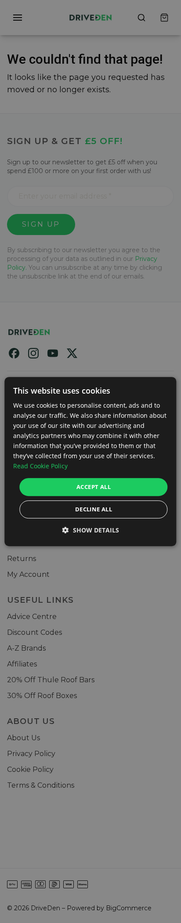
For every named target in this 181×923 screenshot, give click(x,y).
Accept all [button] (93, 487)
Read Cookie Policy (40, 466)
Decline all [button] (93, 509)
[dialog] (90, 462)
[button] (90, 530)
